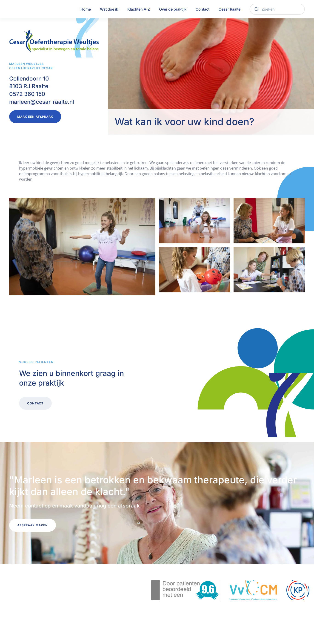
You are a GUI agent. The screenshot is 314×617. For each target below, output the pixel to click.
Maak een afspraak (35, 116)
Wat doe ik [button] (109, 9)
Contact (202, 9)
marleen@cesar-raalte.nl (41, 101)
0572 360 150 (27, 94)
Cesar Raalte (229, 9)
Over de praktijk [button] (172, 9)
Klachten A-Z (138, 9)
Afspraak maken (32, 525)
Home (85, 9)
